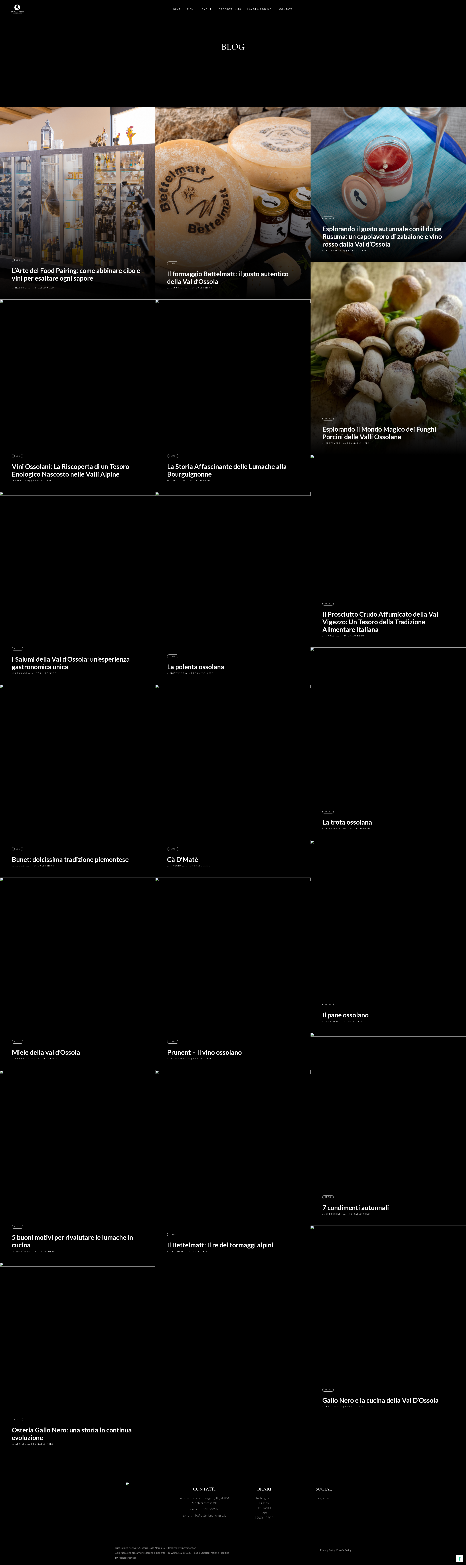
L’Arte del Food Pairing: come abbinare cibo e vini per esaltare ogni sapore (76, 274)
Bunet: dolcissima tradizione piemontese (70, 859)
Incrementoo (188, 1547)
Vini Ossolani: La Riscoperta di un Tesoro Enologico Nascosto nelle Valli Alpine (70, 470)
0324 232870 (211, 1509)
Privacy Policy (328, 1550)
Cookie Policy (343, 1550)
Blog (17, 260)
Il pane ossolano (345, 1015)
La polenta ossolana (195, 667)
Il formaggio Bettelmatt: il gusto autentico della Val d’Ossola (228, 277)
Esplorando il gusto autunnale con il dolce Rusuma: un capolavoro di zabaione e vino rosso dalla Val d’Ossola (382, 236)
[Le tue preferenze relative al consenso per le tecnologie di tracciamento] (459, 1558)
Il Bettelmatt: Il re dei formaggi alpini (220, 1245)
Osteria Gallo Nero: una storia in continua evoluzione (72, 1434)
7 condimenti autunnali (355, 1208)
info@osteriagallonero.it (209, 1515)
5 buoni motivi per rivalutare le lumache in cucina (72, 1241)
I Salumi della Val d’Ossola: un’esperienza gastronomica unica (71, 663)
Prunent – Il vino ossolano (204, 1052)
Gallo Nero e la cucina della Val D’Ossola (380, 1400)
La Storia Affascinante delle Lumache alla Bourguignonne (227, 470)
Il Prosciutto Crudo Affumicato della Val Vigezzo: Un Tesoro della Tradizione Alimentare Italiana (380, 621)
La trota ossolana (347, 822)
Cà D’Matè (182, 859)
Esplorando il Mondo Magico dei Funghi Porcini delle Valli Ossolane (379, 433)
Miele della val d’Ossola (46, 1052)
